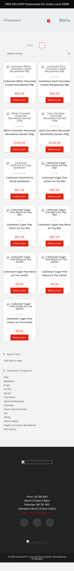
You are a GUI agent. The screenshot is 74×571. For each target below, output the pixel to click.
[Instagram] (50, 522)
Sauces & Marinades (14, 401)
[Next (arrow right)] (4, 569)
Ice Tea (54, 173)
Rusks (7, 385)
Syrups (7, 393)
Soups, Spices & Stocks (15, 409)
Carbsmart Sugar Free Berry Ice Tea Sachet (19, 273)
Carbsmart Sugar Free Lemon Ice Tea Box (54, 179)
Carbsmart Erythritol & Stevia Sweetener (19, 179)
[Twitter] (37, 522)
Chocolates (19, 76)
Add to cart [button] (19, 100)
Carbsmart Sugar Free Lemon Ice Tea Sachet (19, 320)
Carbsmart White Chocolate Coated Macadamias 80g (19, 82)
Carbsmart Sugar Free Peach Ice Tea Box (19, 226)
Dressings (9, 405)
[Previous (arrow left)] (1, 569)
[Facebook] (24, 522)
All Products (10, 429)
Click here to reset (13, 360)
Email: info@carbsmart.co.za (37, 512)
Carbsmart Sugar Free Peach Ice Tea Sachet (54, 273)
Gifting (7, 417)
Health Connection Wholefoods (20, 425)
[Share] (7, 565)
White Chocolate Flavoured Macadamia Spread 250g (19, 132)
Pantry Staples (19, 173)
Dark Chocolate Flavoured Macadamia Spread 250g (54, 132)
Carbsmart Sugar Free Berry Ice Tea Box (54, 226)
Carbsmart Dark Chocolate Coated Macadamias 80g (54, 82)
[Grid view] (42, 45)
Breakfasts (9, 381)
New (6, 377)
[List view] (49, 45)
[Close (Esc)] (10, 565)
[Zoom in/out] (1, 565)
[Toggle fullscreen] (4, 565)
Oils (6, 413)
